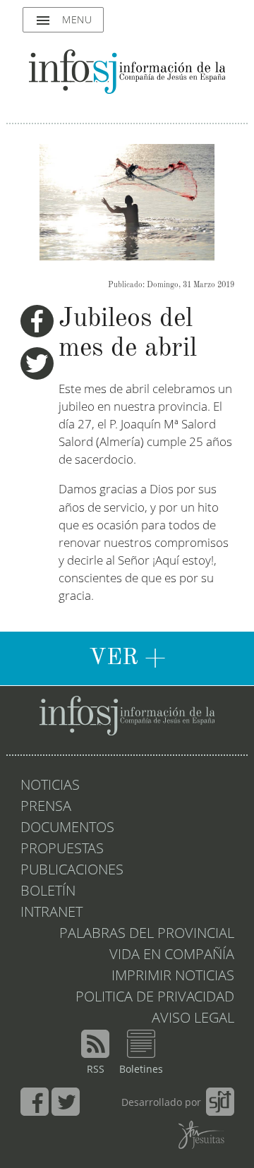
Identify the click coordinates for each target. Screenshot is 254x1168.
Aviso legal (193, 1019)
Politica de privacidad (154, 998)
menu (63, 20)
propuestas (62, 850)
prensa (45, 807)
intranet (51, 913)
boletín (47, 892)
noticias (50, 786)
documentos (67, 828)
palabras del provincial (146, 934)
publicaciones (71, 871)
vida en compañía (171, 956)
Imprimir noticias (172, 977)
